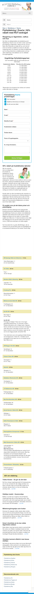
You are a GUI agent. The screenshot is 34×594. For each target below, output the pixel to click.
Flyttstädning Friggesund (10, 580)
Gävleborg (11, 28)
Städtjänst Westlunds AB (11, 378)
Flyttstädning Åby (8, 586)
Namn (6, 109)
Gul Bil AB (6, 311)
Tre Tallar (6, 268)
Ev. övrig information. (10, 144)
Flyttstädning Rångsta (9, 567)
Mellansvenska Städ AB (10, 301)
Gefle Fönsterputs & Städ (11, 421)
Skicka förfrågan (17, 158)
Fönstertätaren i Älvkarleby (11, 464)
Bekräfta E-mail (8, 121)
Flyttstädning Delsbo (9, 582)
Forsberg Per (7, 290)
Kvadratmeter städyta (10, 127)
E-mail (6, 115)
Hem (4, 28)
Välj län (9, 20)
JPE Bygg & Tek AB (9, 346)
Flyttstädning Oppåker (9, 558)
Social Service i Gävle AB (11, 410)
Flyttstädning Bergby (9, 584)
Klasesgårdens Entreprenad (11, 431)
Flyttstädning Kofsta (9, 560)
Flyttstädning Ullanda (9, 562)
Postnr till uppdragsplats (11, 138)
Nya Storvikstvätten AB (10, 399)
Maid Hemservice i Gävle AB (11, 442)
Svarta (19, 28)
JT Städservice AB (9, 388)
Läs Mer (13, 489)
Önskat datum (8, 132)
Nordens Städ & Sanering (11, 279)
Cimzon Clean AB (8, 356)
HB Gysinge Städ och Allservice (13, 258)
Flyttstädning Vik (8, 578)
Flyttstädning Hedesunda (10, 564)
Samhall (6, 367)
